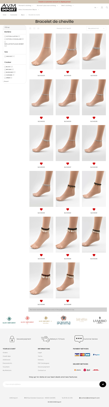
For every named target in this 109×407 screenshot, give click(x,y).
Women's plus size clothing (46, 5)
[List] (38, 28)
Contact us (42, 370)
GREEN (9, 78)
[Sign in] (102, 8)
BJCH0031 (94, 76)
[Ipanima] (63, 320)
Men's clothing (66, 5)
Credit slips (7, 356)
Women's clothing (25, 5)
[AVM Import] (8, 7)
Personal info (7, 363)
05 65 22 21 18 (67, 398)
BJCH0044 (67, 259)
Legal (40, 353)
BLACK (9, 67)
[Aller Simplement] (9, 320)
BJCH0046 (41, 304)
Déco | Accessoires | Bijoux (28, 10)
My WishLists (7, 370)
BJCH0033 (67, 121)
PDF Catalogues (43, 363)
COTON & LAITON (13, 36)
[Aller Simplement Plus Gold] (45, 320)
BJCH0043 (41, 259)
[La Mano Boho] (100, 320)
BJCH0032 (41, 121)
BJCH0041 (94, 213)
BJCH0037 (67, 167)
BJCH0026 (41, 76)
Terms (40, 356)
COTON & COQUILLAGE (15, 39)
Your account (9, 349)
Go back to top (69, 310)
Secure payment (44, 367)
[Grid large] (34, 28)
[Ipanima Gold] (81, 320)
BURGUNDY (10, 72)
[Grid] (30, 28)
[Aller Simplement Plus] (27, 320)
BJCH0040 (67, 213)
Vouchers (6, 367)
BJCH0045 (93, 259)
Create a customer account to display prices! (54, 2)
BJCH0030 (67, 76)
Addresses (6, 360)
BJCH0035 (93, 121)
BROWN (10, 69)
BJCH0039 (41, 213)
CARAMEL (10, 75)
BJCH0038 (94, 167)
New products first (93, 28)
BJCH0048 (67, 304)
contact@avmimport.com (90, 398)
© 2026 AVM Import (54, 402)
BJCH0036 (41, 167)
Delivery (41, 360)
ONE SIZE (10, 56)
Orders (5, 353)
